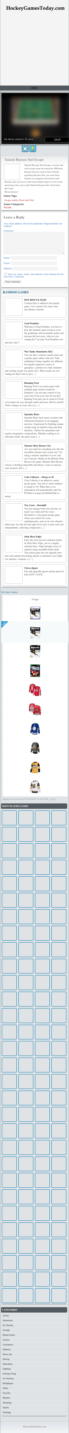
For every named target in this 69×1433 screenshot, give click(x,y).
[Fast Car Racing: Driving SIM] (58, 966)
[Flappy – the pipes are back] (25, 817)
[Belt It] (25, 1147)
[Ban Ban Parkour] (9, 850)
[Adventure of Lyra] (42, 1032)
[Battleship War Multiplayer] (9, 1213)
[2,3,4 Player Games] (58, 1196)
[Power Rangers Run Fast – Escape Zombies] (25, 1196)
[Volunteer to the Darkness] (58, 1180)
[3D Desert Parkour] (25, 1114)
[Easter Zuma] (9, 1081)
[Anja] (42, 883)
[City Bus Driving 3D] (9, 966)
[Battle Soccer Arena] (58, 933)
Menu (34, 88)
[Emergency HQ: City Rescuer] (25, 933)
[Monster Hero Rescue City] (14, 453)
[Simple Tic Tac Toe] (25, 1065)
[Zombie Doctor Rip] (42, 999)
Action (6, 1315)
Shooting (7, 1402)
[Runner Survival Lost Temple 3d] (42, 1196)
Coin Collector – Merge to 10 (39, 477)
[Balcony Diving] (25, 1130)
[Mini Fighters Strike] (25, 1246)
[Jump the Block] (42, 949)
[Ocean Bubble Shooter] (9, 1246)
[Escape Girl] (9, 1196)
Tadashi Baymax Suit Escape (24, 159)
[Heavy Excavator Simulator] (9, 900)
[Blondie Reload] (58, 982)
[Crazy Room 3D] (42, 916)
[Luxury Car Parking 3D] (25, 1180)
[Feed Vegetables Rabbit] (9, 1147)
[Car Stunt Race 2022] (9, 1098)
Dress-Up (7, 1354)
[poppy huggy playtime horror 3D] (58, 1130)
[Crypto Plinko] (42, 1279)
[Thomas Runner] (25, 1015)
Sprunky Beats (31, 414)
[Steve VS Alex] (42, 933)
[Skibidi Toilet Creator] (58, 850)
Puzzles (8, 207)
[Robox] (9, 1130)
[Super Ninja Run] (58, 817)
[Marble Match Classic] (58, 1164)
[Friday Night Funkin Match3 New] (9, 1295)
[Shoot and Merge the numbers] (58, 949)
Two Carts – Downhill (35, 505)
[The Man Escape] (42, 867)
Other (5, 1388)
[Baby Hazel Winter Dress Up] (42, 1213)
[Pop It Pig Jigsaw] (58, 1032)
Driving (6, 1359)
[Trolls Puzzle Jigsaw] (25, 1279)
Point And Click (26, 200)
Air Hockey (8, 1325)
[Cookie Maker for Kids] (58, 916)
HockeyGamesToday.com (34, 1426)
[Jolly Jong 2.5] (25, 850)
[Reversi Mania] (42, 1015)
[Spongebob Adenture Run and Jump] (42, 966)
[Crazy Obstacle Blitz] (25, 966)
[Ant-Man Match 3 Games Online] (25, 1229)
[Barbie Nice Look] (25, 1081)
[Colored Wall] (9, 949)
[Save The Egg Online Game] (9, 1048)
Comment (9, 231)
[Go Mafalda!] (58, 900)
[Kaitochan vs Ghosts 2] (9, 1229)
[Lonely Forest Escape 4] (9, 916)
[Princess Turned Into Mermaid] (25, 916)
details (53, 799)
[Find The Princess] (58, 999)
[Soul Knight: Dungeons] (58, 1065)
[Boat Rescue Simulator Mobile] (9, 834)
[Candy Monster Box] (42, 1147)
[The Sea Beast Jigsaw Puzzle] (9, 999)
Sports (6, 1407)
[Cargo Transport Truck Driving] (58, 1015)
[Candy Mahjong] (25, 999)
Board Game (9, 1335)
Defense (7, 1349)
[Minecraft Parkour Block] (58, 883)
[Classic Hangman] (25, 834)
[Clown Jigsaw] (14, 575)
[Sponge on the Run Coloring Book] (25, 949)
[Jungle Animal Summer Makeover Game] (25, 1295)
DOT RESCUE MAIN (35, 300)
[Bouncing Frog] (42, 900)
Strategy (7, 1412)
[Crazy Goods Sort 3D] (42, 817)
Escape (8, 200)
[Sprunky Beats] (14, 421)
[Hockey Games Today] (35, 8)
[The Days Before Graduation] (42, 1246)
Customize (8, 1344)
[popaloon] (9, 1114)
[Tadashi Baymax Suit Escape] (12, 171)
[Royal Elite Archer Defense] (25, 1048)
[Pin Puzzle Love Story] (58, 1262)
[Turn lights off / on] (32, 148)
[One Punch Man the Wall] (58, 867)
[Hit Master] (58, 1147)
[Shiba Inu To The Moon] (58, 1098)
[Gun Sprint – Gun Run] (42, 1098)
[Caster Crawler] (25, 1213)
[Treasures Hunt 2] (9, 982)
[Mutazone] (58, 834)
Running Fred (31, 383)
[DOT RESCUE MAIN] (14, 307)
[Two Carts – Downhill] (14, 512)
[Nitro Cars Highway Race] (25, 883)
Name (7, 258)
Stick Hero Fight (32, 536)
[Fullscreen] (25, 148)
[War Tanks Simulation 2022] (14, 358)
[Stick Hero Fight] (14, 543)
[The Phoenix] (42, 1048)
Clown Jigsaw (31, 568)
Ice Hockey (8, 1378)
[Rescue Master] (58, 1114)
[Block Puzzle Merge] (9, 1180)
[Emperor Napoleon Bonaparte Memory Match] (9, 1065)
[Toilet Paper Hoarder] (9, 1015)
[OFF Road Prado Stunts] (25, 1032)
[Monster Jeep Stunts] (42, 834)
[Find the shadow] (42, 1114)
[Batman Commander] (42, 1262)
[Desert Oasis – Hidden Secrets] (42, 1229)
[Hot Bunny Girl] (9, 867)
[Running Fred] (14, 390)
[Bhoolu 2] (25, 1262)
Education (7, 1364)
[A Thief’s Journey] (58, 1295)
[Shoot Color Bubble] (9, 883)
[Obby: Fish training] (42, 1164)
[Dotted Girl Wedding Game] (9, 933)
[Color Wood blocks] (25, 982)
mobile (15, 200)
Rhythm (6, 1398)
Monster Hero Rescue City (37, 445)
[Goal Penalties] (14, 330)
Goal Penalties (31, 323)
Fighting (6, 1369)
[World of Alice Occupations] (25, 867)
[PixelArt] (9, 817)
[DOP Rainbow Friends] (42, 1295)
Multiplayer (8, 1383)
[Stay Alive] (9, 1262)
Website (8, 268)
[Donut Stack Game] (58, 1279)
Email (7, 263)
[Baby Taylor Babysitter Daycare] (58, 1081)
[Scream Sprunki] (9, 1279)
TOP (4, 624)
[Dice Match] (9, 1032)
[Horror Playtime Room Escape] (25, 900)
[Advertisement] (34, 49)
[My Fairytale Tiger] (25, 1164)
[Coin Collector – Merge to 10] (14, 484)
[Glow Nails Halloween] (58, 1246)
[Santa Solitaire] (58, 1048)
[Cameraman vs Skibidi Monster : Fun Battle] (58, 1229)
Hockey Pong (9, 1373)
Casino (6, 1340)
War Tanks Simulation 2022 (38, 351)
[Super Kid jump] (42, 1130)
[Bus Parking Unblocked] (42, 1180)
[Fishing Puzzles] (58, 1213)
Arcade (6, 1330)
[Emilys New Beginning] (42, 982)
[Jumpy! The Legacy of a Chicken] (42, 1081)
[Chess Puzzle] (25, 1098)
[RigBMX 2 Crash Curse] (42, 850)
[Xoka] (42, 1065)
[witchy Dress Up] (9, 1164)
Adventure (8, 1320)
